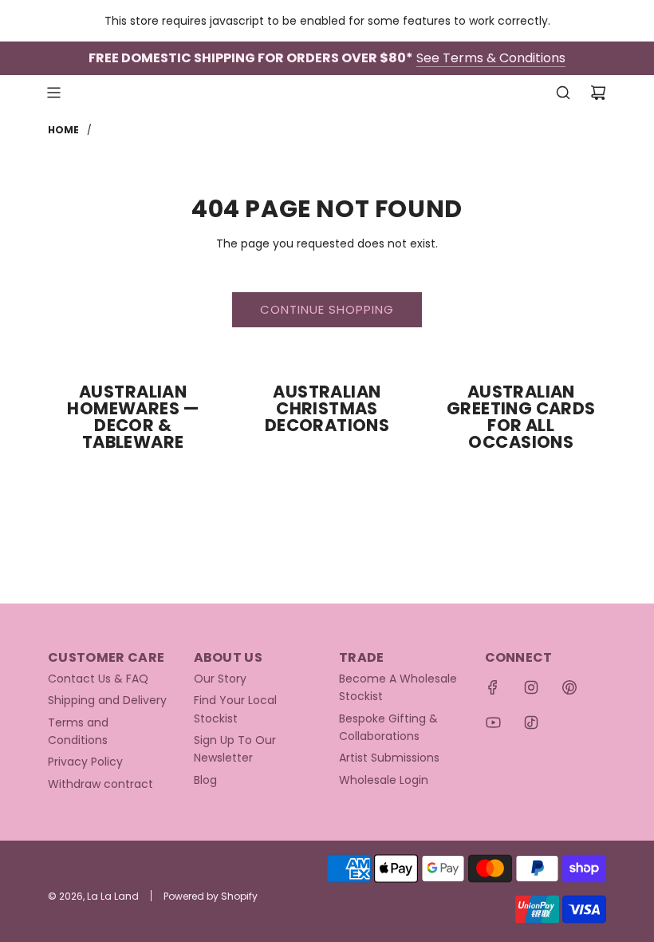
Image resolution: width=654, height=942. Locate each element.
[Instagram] (531, 687)
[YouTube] (492, 722)
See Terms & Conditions (490, 58)
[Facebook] (492, 687)
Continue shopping (327, 309)
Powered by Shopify (211, 896)
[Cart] (598, 92)
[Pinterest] (569, 687)
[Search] (563, 92)
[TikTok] (531, 722)
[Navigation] (53, 92)
